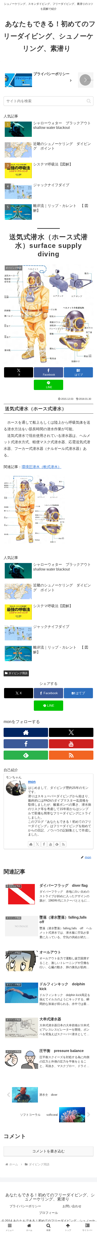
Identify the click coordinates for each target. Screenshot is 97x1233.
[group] (40, 80)
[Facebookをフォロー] (26, 743)
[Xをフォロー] (71, 732)
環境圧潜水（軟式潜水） (41, 467)
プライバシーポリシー (25, 1206)
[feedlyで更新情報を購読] (26, 755)
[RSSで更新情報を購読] (71, 755)
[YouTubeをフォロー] (71, 743)
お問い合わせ (71, 1206)
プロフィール (48, 1213)
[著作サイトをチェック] (26, 732)
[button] (85, 80)
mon (32, 782)
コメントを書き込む (48, 1151)
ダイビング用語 (18, 673)
